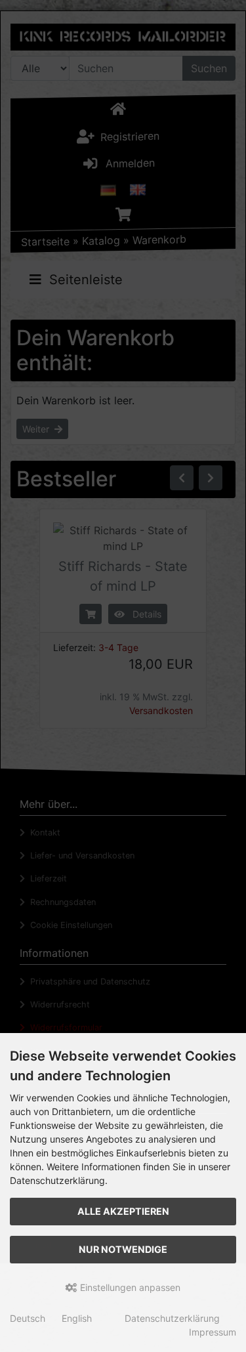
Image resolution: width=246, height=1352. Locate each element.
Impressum (212, 1332)
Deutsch (27, 1318)
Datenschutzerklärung (172, 1318)
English (77, 1318)
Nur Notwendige (123, 1249)
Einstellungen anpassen (128, 1287)
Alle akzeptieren (123, 1211)
